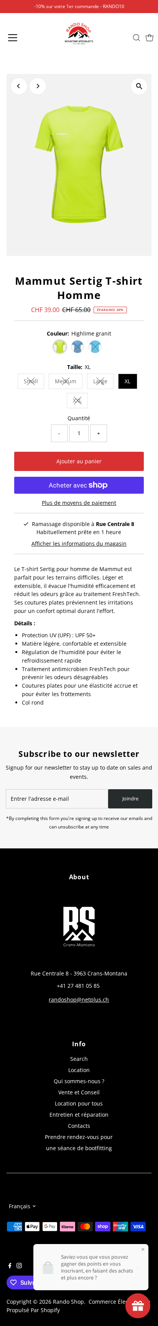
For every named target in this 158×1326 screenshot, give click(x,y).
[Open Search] (136, 37)
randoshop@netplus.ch (79, 999)
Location (79, 1070)
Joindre (130, 798)
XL (127, 381)
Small (34, 382)
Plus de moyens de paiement (79, 502)
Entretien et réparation (79, 1114)
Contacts (79, 1125)
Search (79, 1058)
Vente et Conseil (79, 1092)
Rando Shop (68, 1301)
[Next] (37, 86)
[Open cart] (149, 37)
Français (19, 1206)
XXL (80, 402)
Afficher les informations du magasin (79, 543)
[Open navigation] (20, 37)
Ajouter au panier (79, 461)
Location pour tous (79, 1103)
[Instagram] (19, 1266)
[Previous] (19, 86)
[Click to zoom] (139, 86)
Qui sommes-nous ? (79, 1081)
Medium (68, 382)
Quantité (78, 418)
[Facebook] (10, 1266)
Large (103, 382)
